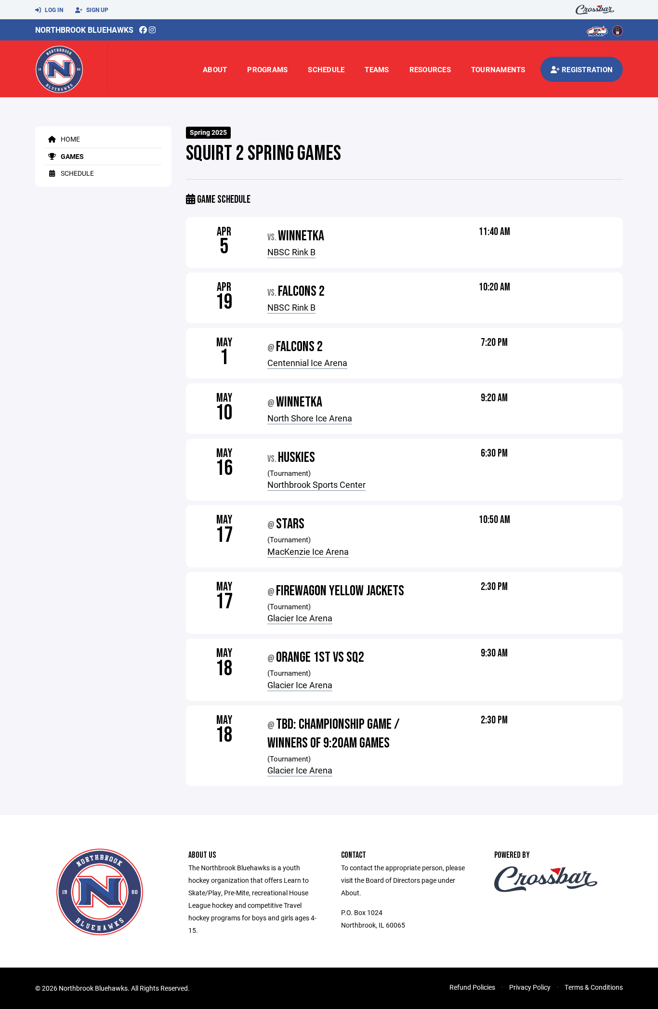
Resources (430, 69)
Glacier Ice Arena (299, 618)
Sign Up (96, 9)
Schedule (326, 69)
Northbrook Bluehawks (84, 30)
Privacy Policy (530, 987)
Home (69, 139)
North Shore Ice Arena (309, 418)
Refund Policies (472, 987)
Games (71, 156)
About (215, 69)
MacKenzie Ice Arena (308, 551)
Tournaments (498, 69)
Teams (377, 69)
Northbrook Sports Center (316, 484)
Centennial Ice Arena (307, 362)
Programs (267, 69)
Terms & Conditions (594, 987)
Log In (53, 9)
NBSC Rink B (291, 252)
